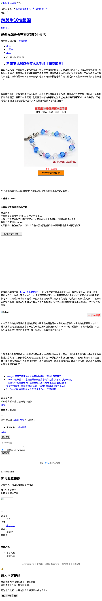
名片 (8, 52)
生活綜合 (23, 41)
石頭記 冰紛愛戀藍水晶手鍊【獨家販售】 (35, 64)
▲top (3, 432)
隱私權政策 (66, 564)
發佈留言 (5, 453)
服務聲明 (76, 564)
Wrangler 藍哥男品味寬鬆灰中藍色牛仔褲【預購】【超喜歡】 (34, 376)
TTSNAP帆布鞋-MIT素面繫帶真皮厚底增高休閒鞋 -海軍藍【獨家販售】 (39, 379)
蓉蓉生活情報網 (16, 20)
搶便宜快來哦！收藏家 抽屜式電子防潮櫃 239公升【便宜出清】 (36, 386)
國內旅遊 (22, 427)
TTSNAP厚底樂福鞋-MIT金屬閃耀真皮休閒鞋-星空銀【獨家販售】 (37, 383)
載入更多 (5, 437)
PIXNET (31, 564)
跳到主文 (5, 28)
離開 (15, 596)
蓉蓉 (3, 405)
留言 (22, 420)
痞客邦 (16, 420)
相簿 (8, 46)
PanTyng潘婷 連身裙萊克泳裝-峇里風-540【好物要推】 (31, 389)
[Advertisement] (28, 259)
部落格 (9, 49)
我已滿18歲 (6, 596)
